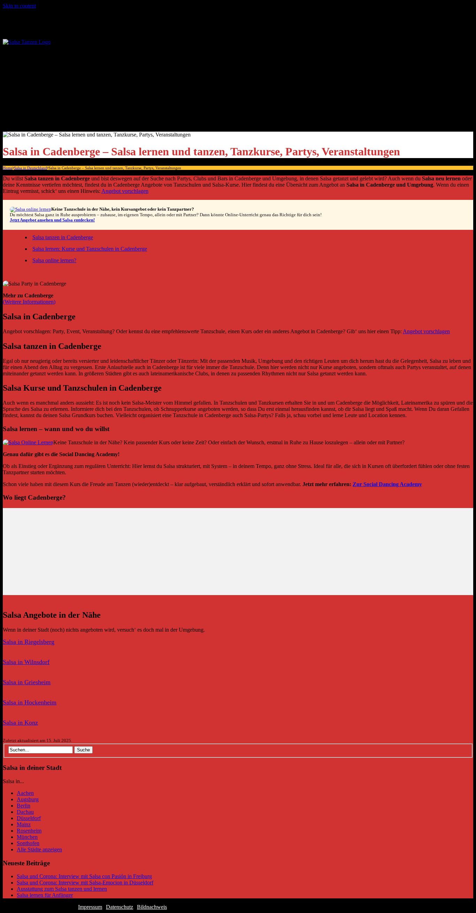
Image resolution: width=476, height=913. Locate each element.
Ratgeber (33, 82)
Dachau (25, 812)
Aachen (25, 793)
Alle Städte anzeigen (61, 69)
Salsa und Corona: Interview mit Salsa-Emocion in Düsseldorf (85, 882)
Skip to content (19, 6)
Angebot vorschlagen (124, 191)
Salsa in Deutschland (48, 57)
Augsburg (28, 799)
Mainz (24, 824)
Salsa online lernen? (54, 260)
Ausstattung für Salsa (62, 107)
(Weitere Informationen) (29, 302)
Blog (27, 120)
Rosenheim (29, 831)
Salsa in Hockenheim (29, 702)
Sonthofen (28, 843)
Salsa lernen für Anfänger (67, 94)
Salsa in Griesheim (27, 682)
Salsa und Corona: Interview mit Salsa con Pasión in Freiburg (84, 876)
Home (8, 168)
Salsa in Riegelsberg (28, 641)
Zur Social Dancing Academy (387, 484)
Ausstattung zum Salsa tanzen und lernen (62, 889)
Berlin (23, 806)
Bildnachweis (152, 907)
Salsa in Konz (20, 722)
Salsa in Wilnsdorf (26, 661)
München (27, 837)
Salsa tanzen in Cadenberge (62, 237)
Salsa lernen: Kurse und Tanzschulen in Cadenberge (89, 249)
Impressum (90, 907)
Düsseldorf (29, 818)
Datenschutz (119, 907)
